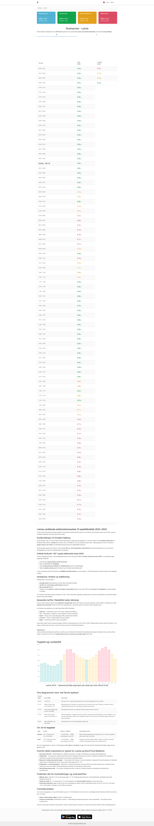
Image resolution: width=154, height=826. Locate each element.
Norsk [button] (112, 2)
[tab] (57, 35)
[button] (116, 2)
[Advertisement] (78, 48)
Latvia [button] (107, 2)
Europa (40, 8)
